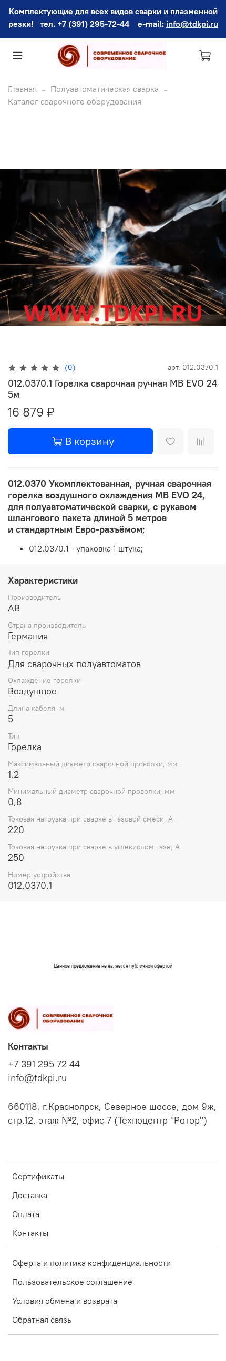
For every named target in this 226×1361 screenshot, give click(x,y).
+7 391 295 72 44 (44, 1064)
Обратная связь (41, 1319)
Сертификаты (38, 1176)
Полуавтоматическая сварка (104, 89)
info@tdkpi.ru (192, 23)
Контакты (30, 1233)
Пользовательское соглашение (72, 1281)
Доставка (29, 1195)
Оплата (25, 1214)
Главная (22, 89)
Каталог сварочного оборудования (74, 101)
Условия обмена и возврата (64, 1300)
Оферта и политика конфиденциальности (91, 1263)
